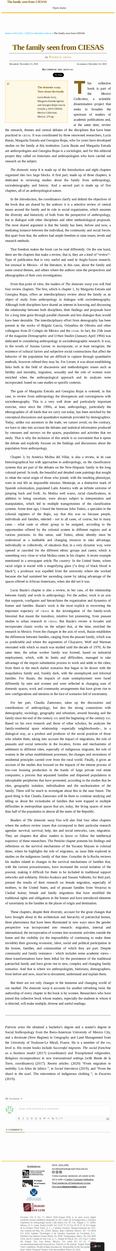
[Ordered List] (36, 1118)
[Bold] (19, 1118)
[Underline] (27, 1118)
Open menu (59, 7)
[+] (61, 1118)
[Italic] (23, 1118)
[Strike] (32, 1118)
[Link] (53, 1118)
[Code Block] (49, 1118)
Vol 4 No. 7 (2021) (22, 33)
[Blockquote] (44, 1118)
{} (57, 1118)
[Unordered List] (40, 1118)
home (8, 33)
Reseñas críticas (43, 33)
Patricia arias (60, 57)
